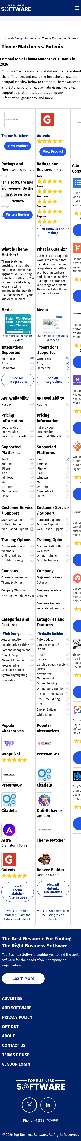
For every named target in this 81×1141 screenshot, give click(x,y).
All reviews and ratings (53, 231)
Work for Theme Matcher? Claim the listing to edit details (18, 915)
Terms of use (15, 1055)
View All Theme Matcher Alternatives (18, 891)
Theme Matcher (14, 135)
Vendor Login (16, 1064)
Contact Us (13, 1045)
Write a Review (17, 215)
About (8, 1036)
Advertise (12, 998)
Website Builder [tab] (50, 634)
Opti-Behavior (49, 810)
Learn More (23, 978)
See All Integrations (17, 380)
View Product (18, 146)
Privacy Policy (17, 1017)
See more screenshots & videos (18, 338)
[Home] (16, 8)
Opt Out (10, 1026)
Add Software (16, 1008)
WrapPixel (10, 754)
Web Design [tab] (12, 634)
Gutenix (43, 135)
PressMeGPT (48, 754)
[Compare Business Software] (40, 1084)
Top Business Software (30, 1135)
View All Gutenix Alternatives (53, 888)
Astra (6, 840)
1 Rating (63, 170)
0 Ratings (27, 170)
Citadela (44, 785)
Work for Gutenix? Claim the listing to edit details (53, 915)
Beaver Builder (50, 870)
